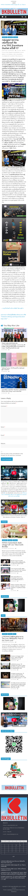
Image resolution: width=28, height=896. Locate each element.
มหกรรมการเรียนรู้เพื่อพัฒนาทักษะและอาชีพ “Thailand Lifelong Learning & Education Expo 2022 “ (13, 317)
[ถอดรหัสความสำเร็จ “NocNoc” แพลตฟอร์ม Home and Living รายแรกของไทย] (14, 375)
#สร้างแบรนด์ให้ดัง (15, 496)
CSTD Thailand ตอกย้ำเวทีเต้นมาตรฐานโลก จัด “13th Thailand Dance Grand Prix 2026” (18, 570)
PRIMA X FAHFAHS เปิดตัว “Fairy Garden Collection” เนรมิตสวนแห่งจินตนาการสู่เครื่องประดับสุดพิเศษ (18, 587)
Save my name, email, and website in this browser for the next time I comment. (12, 454)
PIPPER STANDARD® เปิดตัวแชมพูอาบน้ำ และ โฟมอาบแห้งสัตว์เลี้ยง (12, 545)
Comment (4, 406)
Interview (10, 37)
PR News (15, 540)
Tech (15, 634)
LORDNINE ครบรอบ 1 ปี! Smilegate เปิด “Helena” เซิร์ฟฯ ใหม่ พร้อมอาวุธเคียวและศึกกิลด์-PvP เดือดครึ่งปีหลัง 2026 (18, 666)
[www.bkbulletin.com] (2, 16)
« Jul (13, 856)
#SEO (9, 496)
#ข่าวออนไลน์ (23, 494)
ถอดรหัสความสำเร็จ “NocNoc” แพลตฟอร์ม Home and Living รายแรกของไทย (14, 390)
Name (3, 427)
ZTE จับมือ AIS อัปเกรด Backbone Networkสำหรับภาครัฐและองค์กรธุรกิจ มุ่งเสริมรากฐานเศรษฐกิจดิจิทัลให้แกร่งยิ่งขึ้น (18, 685)
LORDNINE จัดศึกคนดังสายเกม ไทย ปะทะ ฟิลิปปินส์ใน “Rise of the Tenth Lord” (12, 638)
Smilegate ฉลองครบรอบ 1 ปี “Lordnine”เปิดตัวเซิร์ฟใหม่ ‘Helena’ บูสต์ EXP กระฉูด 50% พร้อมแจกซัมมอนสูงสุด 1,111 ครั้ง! (18, 675)
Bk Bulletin (12, 50)
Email (3, 435)
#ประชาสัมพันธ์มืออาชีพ (7, 494)
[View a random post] (25, 16)
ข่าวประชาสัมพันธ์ (8, 54)
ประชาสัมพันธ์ (4, 56)
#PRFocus (24, 493)
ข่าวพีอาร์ (14, 54)
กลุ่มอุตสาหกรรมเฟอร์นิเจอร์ (14, 52)
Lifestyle (10, 540)
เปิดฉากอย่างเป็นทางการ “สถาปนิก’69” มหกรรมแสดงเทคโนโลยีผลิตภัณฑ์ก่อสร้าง (17, 578)
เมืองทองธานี (20, 56)
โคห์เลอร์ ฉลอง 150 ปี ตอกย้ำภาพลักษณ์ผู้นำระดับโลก (13, 368)
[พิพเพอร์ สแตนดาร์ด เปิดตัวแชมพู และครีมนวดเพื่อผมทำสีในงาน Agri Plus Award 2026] (5, 560)
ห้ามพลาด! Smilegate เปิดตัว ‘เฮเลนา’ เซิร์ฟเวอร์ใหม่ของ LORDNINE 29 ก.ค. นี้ (17, 657)
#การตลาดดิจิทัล (16, 494)
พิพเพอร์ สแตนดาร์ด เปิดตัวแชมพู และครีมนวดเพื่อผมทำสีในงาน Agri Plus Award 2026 (18, 562)
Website (3, 443)
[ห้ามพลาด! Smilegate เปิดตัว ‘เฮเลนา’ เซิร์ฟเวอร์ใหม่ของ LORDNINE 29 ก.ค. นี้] (5, 655)
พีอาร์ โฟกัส (15, 56)
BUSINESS (5, 37)
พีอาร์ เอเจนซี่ (10, 56)
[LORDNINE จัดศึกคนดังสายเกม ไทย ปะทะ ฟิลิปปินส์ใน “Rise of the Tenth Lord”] (14, 618)
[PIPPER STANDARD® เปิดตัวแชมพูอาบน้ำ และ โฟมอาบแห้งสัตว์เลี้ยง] (14, 525)
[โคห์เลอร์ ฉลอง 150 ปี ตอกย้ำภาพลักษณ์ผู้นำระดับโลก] (14, 353)
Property (15, 37)
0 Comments (18, 50)
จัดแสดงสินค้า (19, 54)
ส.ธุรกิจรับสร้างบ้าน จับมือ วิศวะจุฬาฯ (12, 308)
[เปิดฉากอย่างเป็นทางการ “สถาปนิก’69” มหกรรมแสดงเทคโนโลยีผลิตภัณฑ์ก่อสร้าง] (5, 576)
